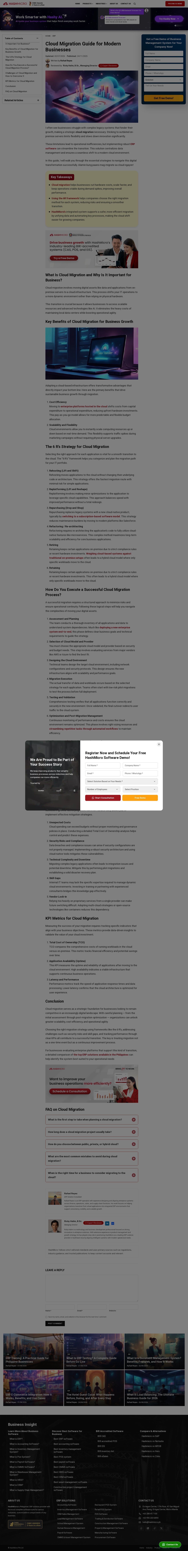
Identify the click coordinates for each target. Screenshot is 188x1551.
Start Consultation (104, 798)
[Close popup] (159, 744)
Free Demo (140, 798)
